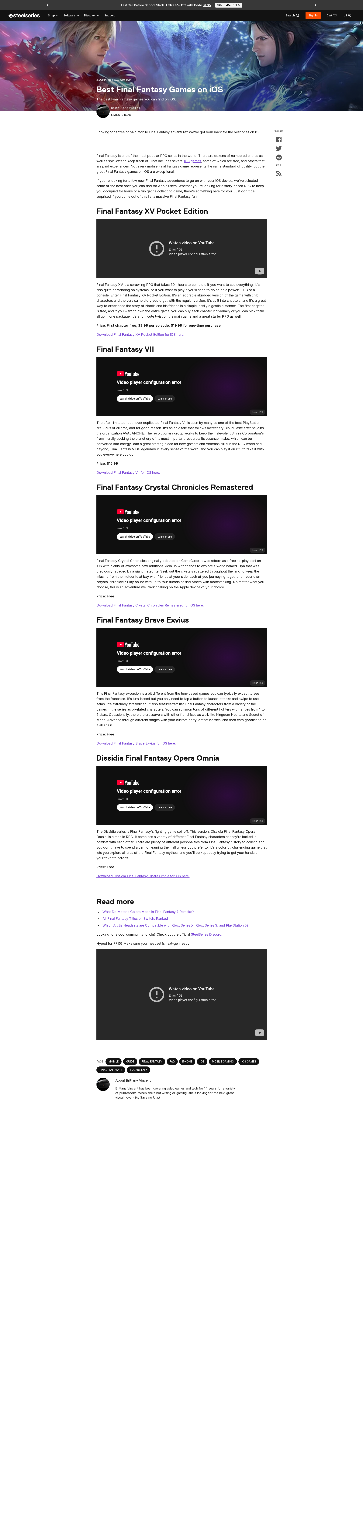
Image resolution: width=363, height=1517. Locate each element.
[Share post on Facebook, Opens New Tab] (279, 139)
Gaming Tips (104, 80)
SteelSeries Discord (206, 934)
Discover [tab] (90, 15)
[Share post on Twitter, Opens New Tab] (279, 148)
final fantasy (152, 1061)
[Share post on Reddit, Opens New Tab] (279, 157)
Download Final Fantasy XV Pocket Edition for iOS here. (140, 334)
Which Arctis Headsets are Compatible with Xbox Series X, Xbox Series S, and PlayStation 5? (175, 925)
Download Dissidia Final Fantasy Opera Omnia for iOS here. (143, 876)
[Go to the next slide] (315, 5)
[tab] (292, 15)
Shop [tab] (51, 15)
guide (130, 1061)
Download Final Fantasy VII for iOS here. (128, 473)
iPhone (187, 1061)
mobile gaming (223, 1061)
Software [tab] (69, 15)
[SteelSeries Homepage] (26, 15)
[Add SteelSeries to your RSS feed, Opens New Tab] (279, 173)
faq (172, 1061)
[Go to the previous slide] (47, 5)
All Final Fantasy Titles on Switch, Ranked (135, 919)
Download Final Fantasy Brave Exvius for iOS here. (136, 743)
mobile (114, 1061)
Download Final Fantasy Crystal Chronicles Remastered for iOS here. (150, 605)
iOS (202, 1061)
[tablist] (74, 15)
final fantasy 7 (110, 1069)
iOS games (192, 161)
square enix (138, 1069)
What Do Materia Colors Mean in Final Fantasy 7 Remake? (148, 912)
